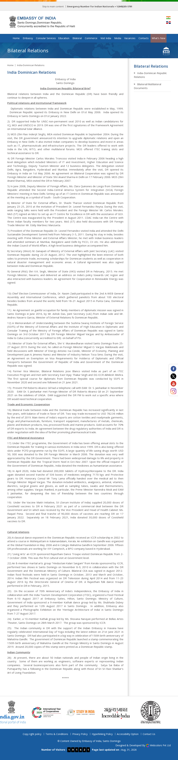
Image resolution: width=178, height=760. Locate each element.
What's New (158, 38)
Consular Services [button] (46, 38)
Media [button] (117, 38)
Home (16, 38)
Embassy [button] (28, 38)
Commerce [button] (91, 38)
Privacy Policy (80, 734)
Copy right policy (32, 734)
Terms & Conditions (57, 734)
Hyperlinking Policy (102, 734)
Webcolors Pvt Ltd (160, 745)
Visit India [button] (105, 38)
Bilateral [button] (77, 38)
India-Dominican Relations (30, 65)
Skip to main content (53, 6)
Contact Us (149, 734)
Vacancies (129, 38)
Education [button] (63, 38)
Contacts (144, 38)
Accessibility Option (128, 734)
